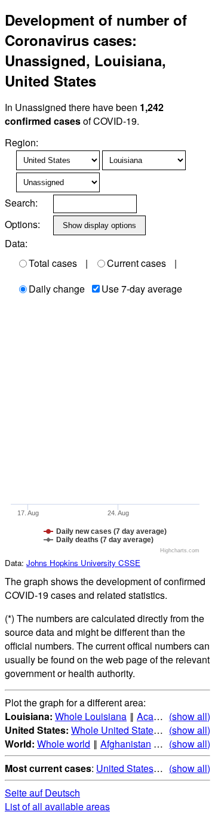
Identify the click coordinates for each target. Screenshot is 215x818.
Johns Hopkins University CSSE (83, 562)
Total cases (53, 263)
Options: (22, 224)
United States (124, 768)
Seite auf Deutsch (42, 792)
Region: (21, 142)
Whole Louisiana (91, 716)
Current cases (136, 263)
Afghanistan (125, 744)
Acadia (152, 716)
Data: (16, 243)
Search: (21, 203)
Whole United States (114, 730)
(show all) (189, 716)
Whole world (63, 744)
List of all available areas (57, 806)
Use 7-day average (142, 289)
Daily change (57, 289)
